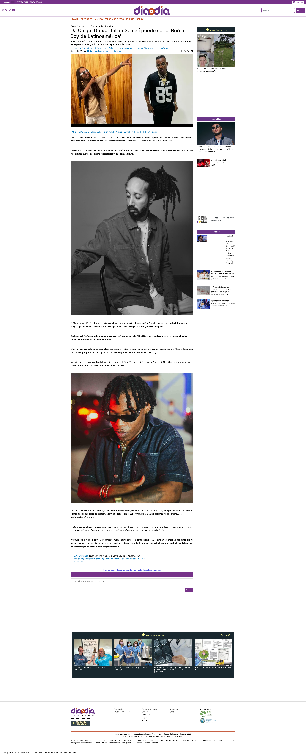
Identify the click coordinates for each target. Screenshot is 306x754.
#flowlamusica (117, 558)
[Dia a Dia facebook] (3, 10)
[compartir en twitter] (184, 51)
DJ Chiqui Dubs (94, 132)
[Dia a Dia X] (6, 10)
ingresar (299, 2)
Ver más (224, 635)
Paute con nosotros (122, 712)
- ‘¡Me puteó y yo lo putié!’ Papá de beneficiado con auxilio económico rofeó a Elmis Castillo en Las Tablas (120, 48)
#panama (106, 558)
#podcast (86, 558)
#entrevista (96, 558)
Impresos (174, 709)
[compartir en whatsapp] (188, 51)
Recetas (145, 720)
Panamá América (149, 709)
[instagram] (93, 715)
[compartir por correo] (192, 51)
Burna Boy (128, 132)
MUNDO (99, 19)
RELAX (140, 19)
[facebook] (82, 715)
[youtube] (89, 715)
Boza (136, 132)
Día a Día (146, 714)
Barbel (143, 132)
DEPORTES (86, 19)
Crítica (145, 712)
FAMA (75, 19)
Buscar (300, 10)
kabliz (154, 132)
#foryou (78, 558)
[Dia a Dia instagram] (10, 10)
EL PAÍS (130, 19)
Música (119, 132)
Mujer (144, 717)
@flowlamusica (81, 556)
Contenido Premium (218, 30)
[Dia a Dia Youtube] (13, 10)
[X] (86, 715)
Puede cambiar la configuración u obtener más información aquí (133, 743)
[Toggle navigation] (12, 2)
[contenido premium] (80, 723)
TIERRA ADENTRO (114, 19)
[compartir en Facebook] (181, 51)
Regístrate (118, 709)
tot (149, 132)
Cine (172, 712)
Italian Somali (108, 132)
